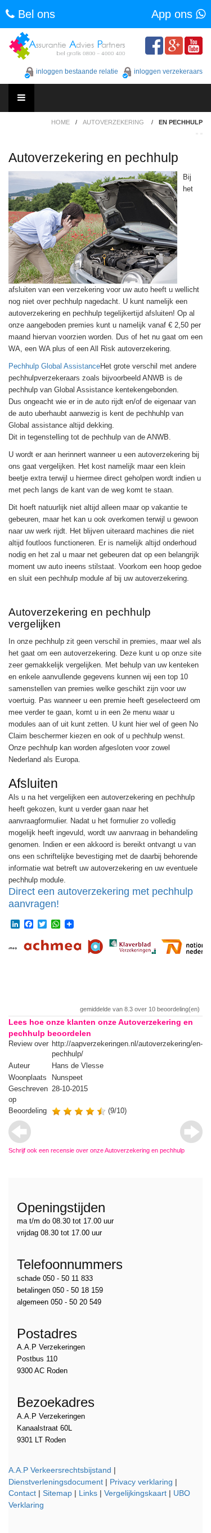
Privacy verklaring (141, 1481)
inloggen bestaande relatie (77, 71)
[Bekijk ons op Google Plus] (174, 46)
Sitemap (57, 1493)
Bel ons (35, 14)
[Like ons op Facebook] (154, 46)
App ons (173, 14)
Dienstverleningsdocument (55, 1481)
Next (191, 1131)
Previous (19, 1131)
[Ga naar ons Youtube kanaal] (194, 46)
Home (60, 122)
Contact (22, 1493)
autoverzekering (113, 122)
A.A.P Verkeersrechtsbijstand (59, 1469)
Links (88, 1493)
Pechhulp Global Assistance (54, 366)
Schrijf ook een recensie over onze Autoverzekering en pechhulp (96, 1150)
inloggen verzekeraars (168, 71)
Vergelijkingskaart (135, 1493)
